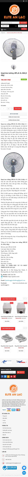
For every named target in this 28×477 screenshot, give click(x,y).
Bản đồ (4, 434)
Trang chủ (3, 32)
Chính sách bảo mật (7, 446)
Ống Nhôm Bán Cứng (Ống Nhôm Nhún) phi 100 (12, 346)
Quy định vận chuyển (7, 444)
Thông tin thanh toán (14, 117)
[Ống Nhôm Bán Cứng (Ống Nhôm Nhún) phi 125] (21, 338)
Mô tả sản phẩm (14, 113)
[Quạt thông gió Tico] (14, 12)
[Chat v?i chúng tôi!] (24, 468)
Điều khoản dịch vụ (7, 432)
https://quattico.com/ (13, 276)
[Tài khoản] (23, 1)
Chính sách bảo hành (7, 440)
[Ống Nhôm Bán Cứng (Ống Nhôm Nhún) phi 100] (7, 338)
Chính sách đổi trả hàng (7, 442)
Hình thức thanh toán (7, 428)
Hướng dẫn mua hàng (14, 120)
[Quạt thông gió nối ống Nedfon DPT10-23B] (21, 308)
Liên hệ (4, 422)
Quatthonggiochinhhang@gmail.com (13, 463)
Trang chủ (5, 416)
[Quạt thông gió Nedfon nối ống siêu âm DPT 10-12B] (7, 308)
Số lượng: (3, 105)
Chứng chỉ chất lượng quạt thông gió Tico (11, 449)
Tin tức (4, 420)
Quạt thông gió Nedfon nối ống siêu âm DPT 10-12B (13, 316)
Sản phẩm (5, 418)
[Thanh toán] (26, 1)
